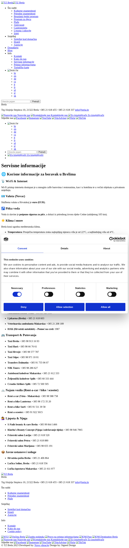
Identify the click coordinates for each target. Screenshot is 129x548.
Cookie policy (15, 531)
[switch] (48, 294)
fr (14, 87)
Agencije (18, 44)
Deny (23, 306)
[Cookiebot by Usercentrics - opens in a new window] (111, 239)
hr (17, 70)
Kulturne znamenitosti (25, 10)
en (15, 76)
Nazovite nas (23, 115)
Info (10, 53)
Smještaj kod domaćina (25, 39)
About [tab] (106, 248)
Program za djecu (22, 19)
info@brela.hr (82, 109)
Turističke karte (21, 67)
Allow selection (64, 306)
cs (15, 81)
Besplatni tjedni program (26, 16)
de (15, 78)
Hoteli (17, 42)
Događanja (13, 47)
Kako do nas (20, 59)
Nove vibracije (41, 545)
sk (15, 95)
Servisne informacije (24, 61)
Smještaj (12, 36)
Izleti (16, 33)
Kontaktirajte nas (59, 115)
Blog (10, 50)
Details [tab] (64, 248)
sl (14, 93)
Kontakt (18, 56)
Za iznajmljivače (95, 115)
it (14, 84)
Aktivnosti (19, 25)
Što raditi (12, 8)
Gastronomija (20, 27)
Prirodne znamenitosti (24, 13)
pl (15, 90)
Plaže (16, 22)
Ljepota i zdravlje (22, 30)
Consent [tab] (22, 248)
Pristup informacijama (25, 64)
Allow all (105, 306)
